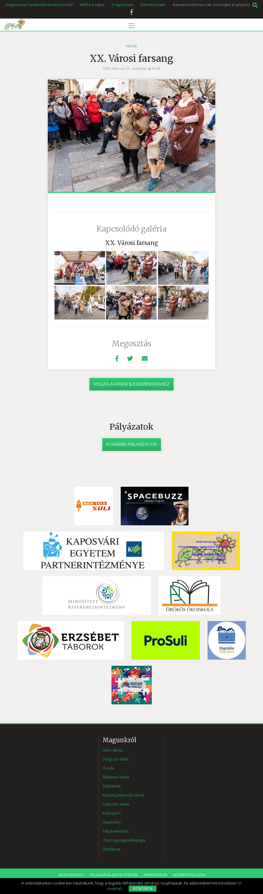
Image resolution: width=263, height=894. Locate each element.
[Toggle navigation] (131, 26)
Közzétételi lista (189, 875)
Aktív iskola (112, 750)
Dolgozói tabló (115, 759)
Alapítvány (111, 822)
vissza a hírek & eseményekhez (131, 384)
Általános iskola (115, 777)
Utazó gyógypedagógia (123, 840)
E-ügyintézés (122, 5)
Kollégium (111, 813)
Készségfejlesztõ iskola (123, 795)
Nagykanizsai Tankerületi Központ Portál (39, 5)
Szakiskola (111, 786)
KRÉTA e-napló (92, 5)
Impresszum (155, 875)
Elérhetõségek (152, 5)
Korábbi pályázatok (131, 444)
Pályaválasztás (115, 831)
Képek (131, 46)
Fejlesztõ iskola (115, 804)
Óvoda (108, 768)
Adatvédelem (71, 875)
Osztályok (111, 849)
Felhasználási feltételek (114, 875)
